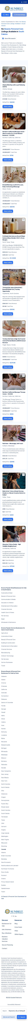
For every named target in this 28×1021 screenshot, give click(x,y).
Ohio (2, 790)
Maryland (4, 741)
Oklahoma (4, 794)
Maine (3, 738)
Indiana (3, 722)
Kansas (3, 728)
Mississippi (4, 754)
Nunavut (3, 875)
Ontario (3, 878)
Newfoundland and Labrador (9, 865)
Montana (4, 761)
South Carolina (5, 810)
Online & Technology (7, 656)
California (4, 689)
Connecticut (4, 696)
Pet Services (5, 616)
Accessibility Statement (14, 1004)
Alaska (3, 679)
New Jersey (4, 774)
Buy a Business (6, 933)
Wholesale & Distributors (8, 622)
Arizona (3, 683)
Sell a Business (6, 929)
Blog (16, 923)
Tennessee (4, 817)
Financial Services (6, 609)
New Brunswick (6, 862)
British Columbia (6, 856)
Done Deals (18, 927)
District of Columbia (7, 702)
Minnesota (4, 751)
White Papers (19, 934)
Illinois (3, 719)
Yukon (3, 891)
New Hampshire (6, 771)
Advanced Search (9, 1017)
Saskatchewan (5, 888)
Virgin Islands (5, 833)
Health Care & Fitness (7, 612)
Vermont (3, 826)
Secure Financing (7, 945)
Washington (4, 836)
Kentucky (4, 732)
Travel (3, 665)
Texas (3, 820)
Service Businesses (7, 662)
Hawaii (3, 712)
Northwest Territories (7, 869)
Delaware (4, 699)
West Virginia (5, 839)
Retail (2, 619)
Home (3, 21)
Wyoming (4, 846)
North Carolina (5, 784)
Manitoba (4, 859)
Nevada (3, 768)
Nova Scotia (4, 872)
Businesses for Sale (12, 21)
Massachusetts (5, 745)
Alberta (3, 852)
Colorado (4, 692)
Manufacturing (5, 652)
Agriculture (4, 633)
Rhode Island (5, 807)
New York (4, 781)
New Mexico (5, 777)
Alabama (3, 676)
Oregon (3, 797)
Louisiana (4, 735)
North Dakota (5, 787)
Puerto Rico (4, 803)
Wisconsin (4, 843)
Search (5, 1011)
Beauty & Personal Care (8, 596)
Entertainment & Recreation (9, 606)
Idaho (3, 715)
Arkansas (4, 686)
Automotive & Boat (6, 593)
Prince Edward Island (7, 882)
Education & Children (7, 602)
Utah (2, 823)
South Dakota (5, 813)
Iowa (2, 725)
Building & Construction (8, 643)
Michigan (4, 748)
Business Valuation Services (5, 939)
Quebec (3, 885)
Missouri (3, 758)
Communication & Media (8, 599)
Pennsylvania (5, 800)
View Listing (8, 106)
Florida (3, 706)
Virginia (3, 830)
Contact (4, 948)
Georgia (3, 709)
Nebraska (4, 764)
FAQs (16, 931)
